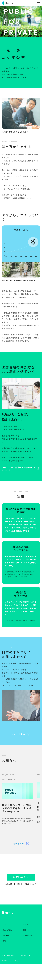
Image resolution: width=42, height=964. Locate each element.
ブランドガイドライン (24, 955)
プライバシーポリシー (8, 955)
